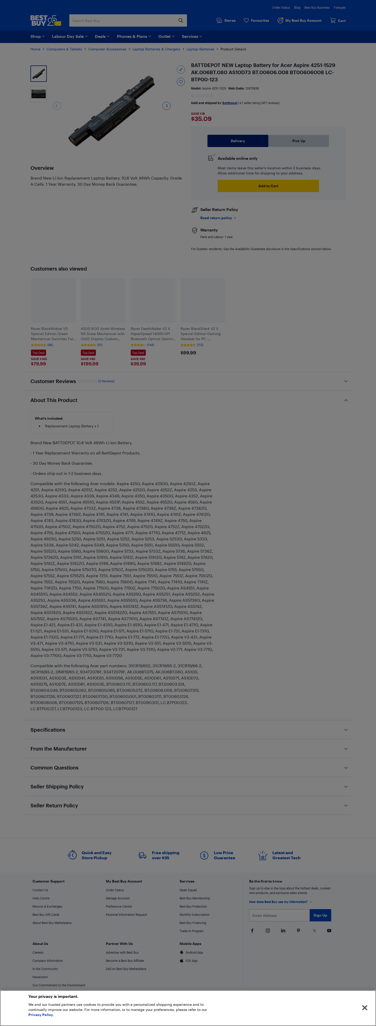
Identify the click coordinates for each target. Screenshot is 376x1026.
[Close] (364, 1007)
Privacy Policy (40, 1014)
